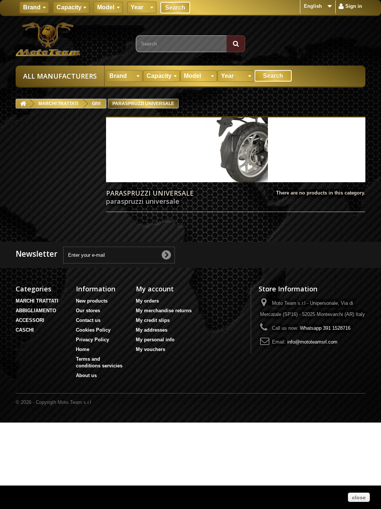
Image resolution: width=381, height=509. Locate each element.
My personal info (155, 339)
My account (155, 288)
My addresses (151, 330)
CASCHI (25, 330)
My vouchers (150, 349)
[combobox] (34, 7)
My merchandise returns (164, 310)
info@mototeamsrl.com (312, 342)
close (359, 497)
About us (86, 375)
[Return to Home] (23, 103)
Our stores (88, 310)
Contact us (88, 320)
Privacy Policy (92, 339)
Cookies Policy (93, 330)
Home (82, 349)
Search (175, 7)
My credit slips (153, 320)
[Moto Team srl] (70, 39)
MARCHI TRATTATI (37, 301)
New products (92, 301)
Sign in (353, 6)
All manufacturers (60, 76)
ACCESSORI (30, 320)
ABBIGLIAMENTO (36, 310)
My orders (147, 301)
